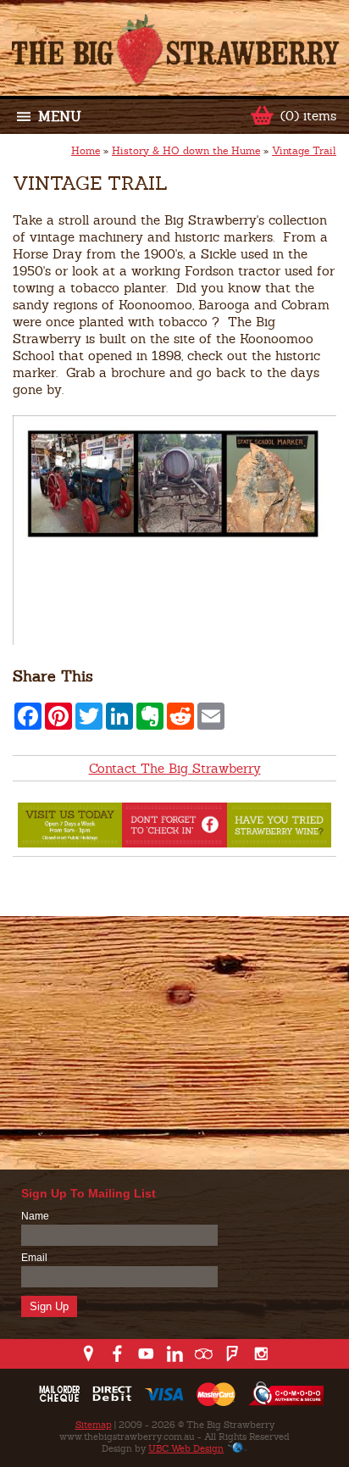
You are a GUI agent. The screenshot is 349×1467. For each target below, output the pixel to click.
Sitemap (93, 1425)
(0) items (308, 116)
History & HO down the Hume (186, 151)
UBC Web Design (186, 1448)
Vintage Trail (304, 151)
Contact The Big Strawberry (175, 768)
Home (85, 151)
